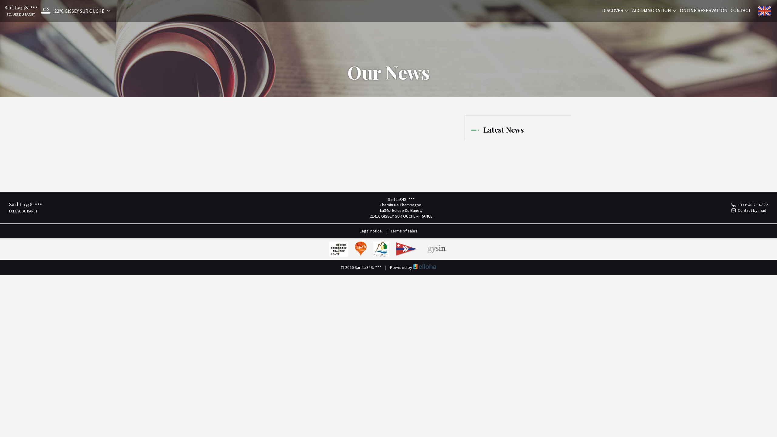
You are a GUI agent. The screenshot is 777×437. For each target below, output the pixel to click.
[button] (74, 11)
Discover (613, 10)
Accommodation (652, 10)
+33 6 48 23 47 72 (753, 205)
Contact (741, 10)
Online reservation (704, 10)
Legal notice (371, 231)
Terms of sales (404, 231)
